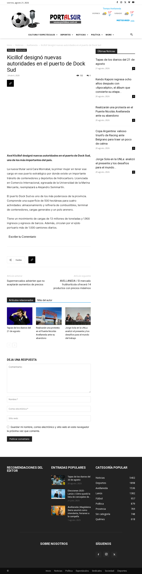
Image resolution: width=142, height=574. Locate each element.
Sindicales (97, 570)
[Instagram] (121, 2)
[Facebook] (117, 2)
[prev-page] (9, 345)
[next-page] (14, 345)
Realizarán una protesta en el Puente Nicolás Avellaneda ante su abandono (114, 111)
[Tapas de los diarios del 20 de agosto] (58, 480)
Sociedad (109, 570)
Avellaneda (32, 45)
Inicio (9, 45)
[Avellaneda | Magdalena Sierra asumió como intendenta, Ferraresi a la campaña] (58, 510)
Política (69, 570)
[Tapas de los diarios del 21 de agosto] (19, 316)
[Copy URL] (10, 83)
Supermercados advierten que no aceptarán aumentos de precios (26, 282)
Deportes (122, 570)
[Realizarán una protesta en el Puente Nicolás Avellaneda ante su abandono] (48, 316)
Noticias (19, 45)
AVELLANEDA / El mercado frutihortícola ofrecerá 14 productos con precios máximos (72, 284)
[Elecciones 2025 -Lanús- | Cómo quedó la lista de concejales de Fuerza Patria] (58, 494)
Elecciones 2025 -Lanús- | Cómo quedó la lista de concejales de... (79, 494)
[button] (131, 34)
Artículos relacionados (21, 300)
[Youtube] (133, 2)
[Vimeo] (129, 2)
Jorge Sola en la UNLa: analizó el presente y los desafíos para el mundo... (115, 163)
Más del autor (44, 300)
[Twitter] (125, 2)
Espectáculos (82, 570)
